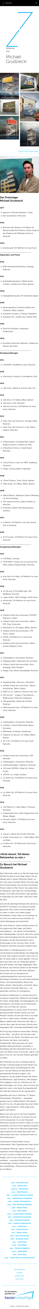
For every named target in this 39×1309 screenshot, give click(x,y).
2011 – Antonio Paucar (19, 1229)
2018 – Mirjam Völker (20, 1208)
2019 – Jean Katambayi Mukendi (19, 1204)
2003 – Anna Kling (19, 1254)
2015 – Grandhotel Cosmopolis (19, 1217)
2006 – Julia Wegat (19, 1245)
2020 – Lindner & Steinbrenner (19, 1201)
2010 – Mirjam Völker (20, 1233)
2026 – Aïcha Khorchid (19, 1183)
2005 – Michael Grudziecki (20, 1248)
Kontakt (19, 1272)
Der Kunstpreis (19, 1269)
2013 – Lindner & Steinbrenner (19, 1223)
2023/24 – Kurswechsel (19, 1189)
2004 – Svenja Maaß (19, 1251)
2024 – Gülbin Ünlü (19, 1186)
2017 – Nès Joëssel (19, 1211)
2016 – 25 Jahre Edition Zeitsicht (19, 1214)
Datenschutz (19, 1276)
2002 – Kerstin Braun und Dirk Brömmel (19, 1258)
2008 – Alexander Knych (19, 1239)
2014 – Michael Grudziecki (20, 1220)
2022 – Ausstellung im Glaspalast (19, 1198)
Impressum (19, 1279)
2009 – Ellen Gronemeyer (19, 1236)
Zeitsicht (9, 3)
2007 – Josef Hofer (19, 1242)
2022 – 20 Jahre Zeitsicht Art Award (19, 1195)
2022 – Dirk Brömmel (20, 1192)
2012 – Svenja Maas (19, 1226)
